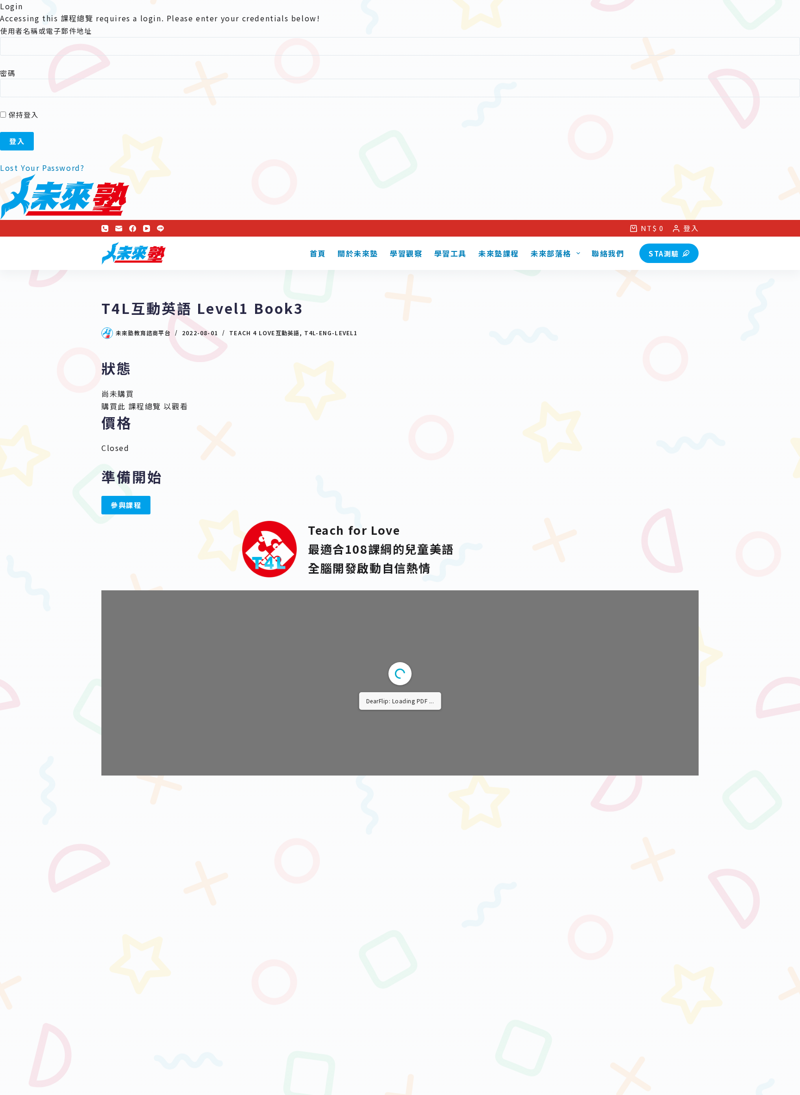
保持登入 (22, 114)
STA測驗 (664, 253)
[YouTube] (146, 228)
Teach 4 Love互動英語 (264, 333)
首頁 (318, 253)
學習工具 (450, 253)
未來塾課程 (498, 253)
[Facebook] (132, 228)
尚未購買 (117, 393)
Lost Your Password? (42, 167)
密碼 (7, 73)
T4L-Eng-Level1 (331, 333)
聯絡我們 (608, 253)
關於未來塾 (358, 253)
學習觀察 (406, 253)
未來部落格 (551, 253)
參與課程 (126, 505)
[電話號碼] (104, 228)
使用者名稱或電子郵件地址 (46, 31)
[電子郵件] (118, 228)
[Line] (160, 228)
